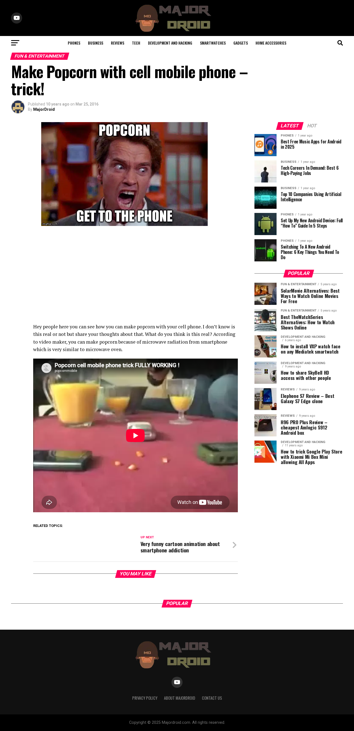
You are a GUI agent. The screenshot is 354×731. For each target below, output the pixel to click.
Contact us (212, 698)
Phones (74, 43)
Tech (136, 43)
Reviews (117, 43)
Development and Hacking (170, 43)
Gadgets (240, 43)
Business (95, 43)
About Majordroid (179, 698)
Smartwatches (213, 43)
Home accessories (271, 43)
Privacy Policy (144, 698)
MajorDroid (44, 109)
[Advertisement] (124, 276)
